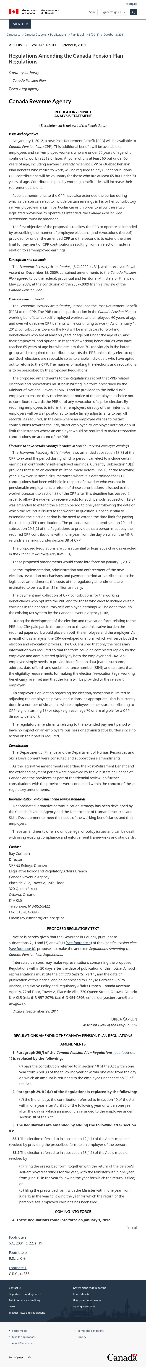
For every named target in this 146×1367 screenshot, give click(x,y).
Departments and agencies (25, 1294)
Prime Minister (82, 1294)
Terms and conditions (91, 1330)
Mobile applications (24, 1337)
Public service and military (24, 1300)
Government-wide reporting (89, 1288)
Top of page (16, 1357)
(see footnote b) (22, 948)
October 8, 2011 (114, 35)
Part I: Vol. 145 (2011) (85, 35)
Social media (19, 1330)
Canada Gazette (35, 35)
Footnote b (18, 1252)
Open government (84, 1306)
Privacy (82, 1337)
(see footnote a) (79, 942)
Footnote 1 (18, 1267)
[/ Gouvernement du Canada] (34, 11)
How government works (87, 1300)
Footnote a (18, 1237)
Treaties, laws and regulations (27, 1312)
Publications (58, 35)
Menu (18, 23)
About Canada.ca (22, 1343)
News (12, 1306)
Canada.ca (13, 35)
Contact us (15, 1288)
